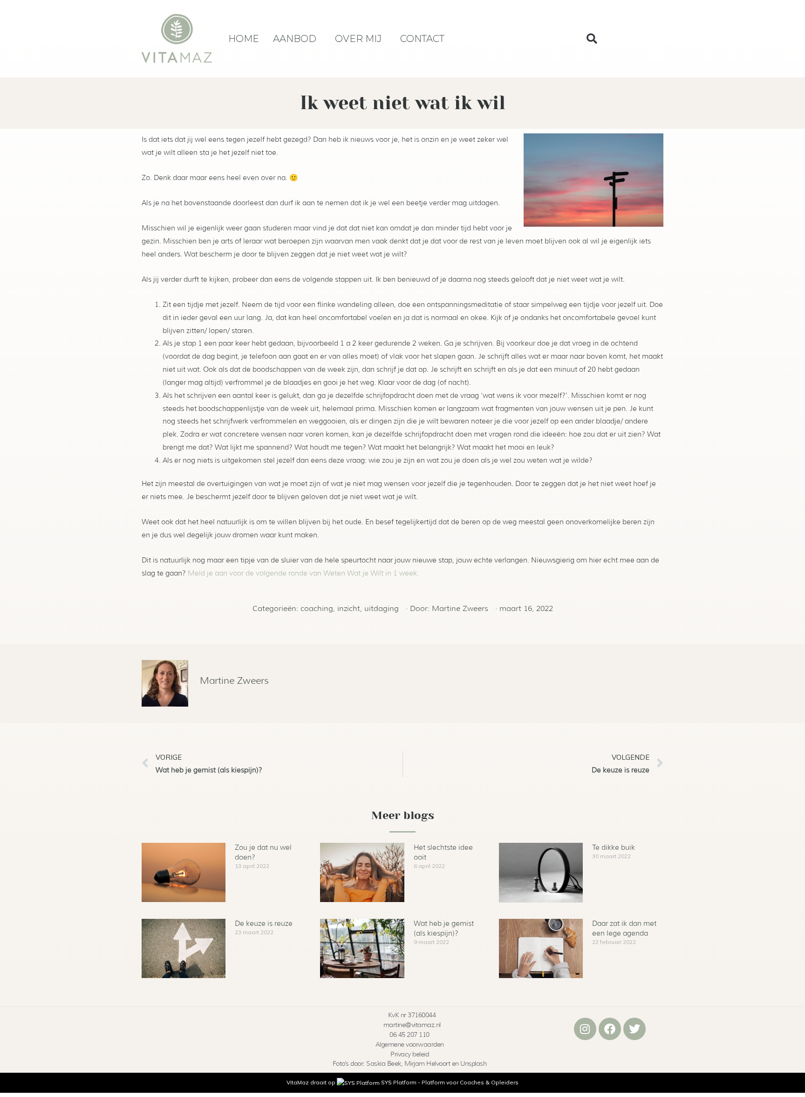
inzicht (348, 608)
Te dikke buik (613, 847)
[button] (591, 38)
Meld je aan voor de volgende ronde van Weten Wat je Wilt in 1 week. (303, 573)
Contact (422, 38)
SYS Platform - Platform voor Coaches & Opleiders (449, 1082)
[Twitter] (634, 1029)
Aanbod (294, 38)
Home (243, 38)
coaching (316, 608)
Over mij (358, 38)
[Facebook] (610, 1029)
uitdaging (381, 608)
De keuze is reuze (264, 923)
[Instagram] (585, 1029)
